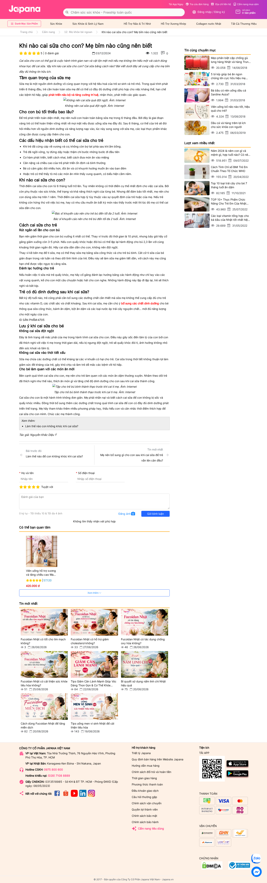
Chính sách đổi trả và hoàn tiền (151, 772)
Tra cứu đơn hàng (199, 4)
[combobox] (124, 12)
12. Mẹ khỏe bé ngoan (78, 31)
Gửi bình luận (155, 513)
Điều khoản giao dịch (145, 790)
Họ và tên (27, 473)
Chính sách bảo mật (144, 815)
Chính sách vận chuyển (146, 803)
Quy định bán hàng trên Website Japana (157, 759)
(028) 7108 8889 (59, 775)
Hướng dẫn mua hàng (145, 765)
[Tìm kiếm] (67, 12)
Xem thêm (93, 592)
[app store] (237, 767)
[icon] (57, 795)
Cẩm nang (48, 31)
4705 (41, 319)
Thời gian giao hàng (144, 778)
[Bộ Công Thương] (212, 868)
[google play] (237, 777)
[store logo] (24, 9)
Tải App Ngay (176, 4)
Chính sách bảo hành (145, 822)
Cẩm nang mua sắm (248, 4)
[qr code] (212, 769)
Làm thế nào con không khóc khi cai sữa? (51, 426)
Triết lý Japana (141, 753)
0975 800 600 (53, 769)
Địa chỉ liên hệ (223, 4)
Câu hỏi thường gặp (144, 797)
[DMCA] (239, 868)
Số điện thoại (86, 473)
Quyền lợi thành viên (145, 809)
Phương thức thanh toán (147, 784)
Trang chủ (26, 31)
